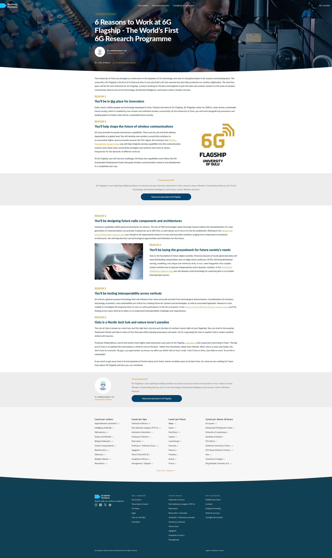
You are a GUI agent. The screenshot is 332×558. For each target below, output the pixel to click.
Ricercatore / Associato (178, 513)
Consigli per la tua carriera (183, 5)
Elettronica (100, 454)
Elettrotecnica (102, 432)
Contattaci (136, 522)
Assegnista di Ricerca (141, 459)
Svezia (172, 427)
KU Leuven (211, 423)
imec (208, 454)
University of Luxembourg (217, 432)
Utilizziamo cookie (217, 550)
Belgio (172, 423)
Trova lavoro (143, 5)
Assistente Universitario (142, 432)
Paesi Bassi (174, 432)
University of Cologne (215, 459)
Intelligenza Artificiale (104, 427)
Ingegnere (136, 450)
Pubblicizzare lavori (213, 499)
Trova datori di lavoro (160, 5)
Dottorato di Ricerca (141, 423)
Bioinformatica (102, 450)
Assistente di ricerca (176, 535)
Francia (172, 463)
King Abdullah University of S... (219, 463)
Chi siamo (135, 508)
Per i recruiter (324, 5)
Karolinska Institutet (215, 436)
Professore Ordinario (141, 436)
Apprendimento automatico (107, 423)
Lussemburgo (175, 441)
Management (174, 539)
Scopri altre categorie (165, 470)
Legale (208, 550)
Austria (172, 459)
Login (134, 513)
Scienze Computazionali (105, 445)
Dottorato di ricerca (176, 499)
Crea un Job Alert (139, 517)
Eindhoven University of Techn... (219, 445)
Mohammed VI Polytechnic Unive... (220, 427)
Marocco (173, 450)
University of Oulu (115, 53)
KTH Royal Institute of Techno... (219, 450)
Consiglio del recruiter (214, 517)
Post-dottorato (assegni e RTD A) (146, 427)
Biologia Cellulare (103, 459)
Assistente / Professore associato (182, 517)
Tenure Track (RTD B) (141, 454)
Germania (173, 445)
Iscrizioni (209, 504)
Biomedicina (101, 463)
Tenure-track (174, 526)
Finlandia (173, 454)
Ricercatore (138, 441)
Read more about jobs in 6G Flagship (166, 197)
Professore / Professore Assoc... (145, 445)
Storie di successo (213, 513)
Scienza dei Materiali (104, 436)
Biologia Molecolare (104, 441)
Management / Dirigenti (142, 463)
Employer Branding (213, 508)
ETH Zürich (211, 441)
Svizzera (173, 436)
